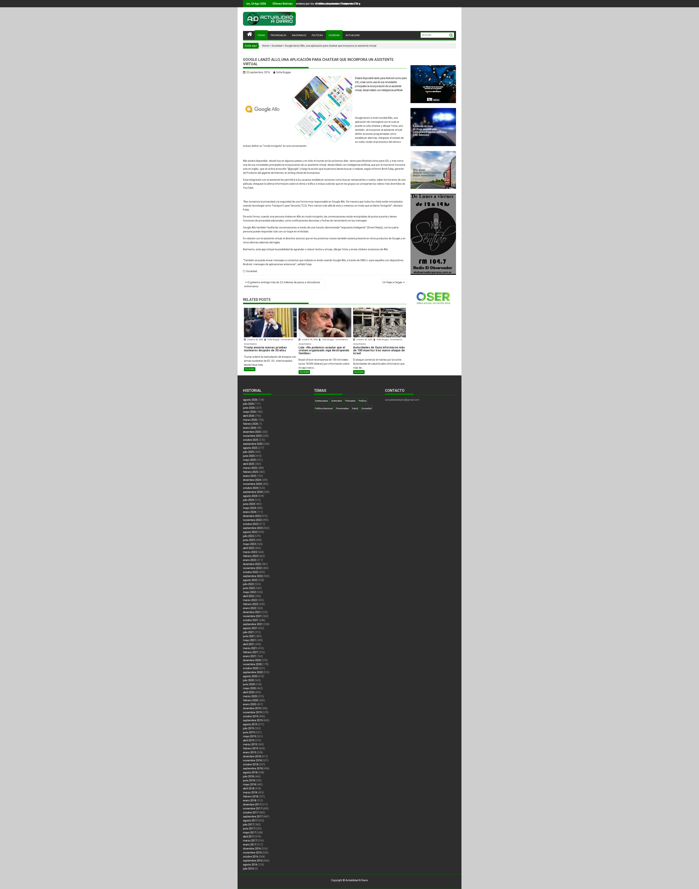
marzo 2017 (250, 840)
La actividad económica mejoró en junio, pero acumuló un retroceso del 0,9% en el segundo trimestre (348, 3)
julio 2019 (248, 728)
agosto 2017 (250, 820)
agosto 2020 (250, 676)
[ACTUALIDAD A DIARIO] (249, 33)
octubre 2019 (250, 716)
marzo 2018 (250, 792)
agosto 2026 (250, 399)
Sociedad (277, 45)
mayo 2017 (249, 832)
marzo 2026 (250, 419)
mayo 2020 (249, 688)
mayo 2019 (249, 736)
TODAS (261, 35)
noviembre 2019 (252, 712)
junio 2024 (249, 504)
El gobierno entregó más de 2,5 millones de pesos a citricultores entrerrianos (282, 284)
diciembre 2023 (252, 516)
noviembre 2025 (252, 435)
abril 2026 (248, 415)
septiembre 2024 (253, 491)
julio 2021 (248, 632)
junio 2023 (249, 540)
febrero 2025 (250, 471)
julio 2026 (248, 403)
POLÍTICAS (317, 35)
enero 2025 (249, 475)
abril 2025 (248, 463)
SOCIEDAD (334, 35)
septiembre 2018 (253, 768)
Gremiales (336, 400)
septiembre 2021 (253, 624)
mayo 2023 (249, 544)
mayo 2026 (249, 411)
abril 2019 (248, 740)
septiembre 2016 (253, 860)
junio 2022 (249, 588)
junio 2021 (249, 636)
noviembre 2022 (252, 568)
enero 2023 (249, 560)
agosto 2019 (250, 724)
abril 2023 (248, 548)
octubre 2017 (250, 812)
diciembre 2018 (252, 756)
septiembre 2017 (253, 816)
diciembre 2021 (252, 612)
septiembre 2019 (253, 720)
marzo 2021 (250, 648)
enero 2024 (249, 512)
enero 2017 (249, 844)
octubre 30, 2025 (255, 339)
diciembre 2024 (252, 479)
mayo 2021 (249, 640)
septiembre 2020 (253, 672)
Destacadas (321, 400)
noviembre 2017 (252, 808)
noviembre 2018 (252, 760)
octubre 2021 (250, 620)
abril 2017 (248, 836)
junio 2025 (249, 455)
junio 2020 (249, 684)
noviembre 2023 (252, 520)
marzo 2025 (250, 467)
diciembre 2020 (252, 660)
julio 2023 (248, 536)
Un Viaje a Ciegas (392, 282)
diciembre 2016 (252, 848)
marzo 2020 (250, 696)
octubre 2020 (250, 668)
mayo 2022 (249, 592)
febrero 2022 (250, 604)
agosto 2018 (250, 772)
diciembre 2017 (252, 804)
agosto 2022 (250, 580)
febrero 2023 (250, 556)
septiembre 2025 (253, 443)
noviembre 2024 (252, 483)
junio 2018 (249, 780)
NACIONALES (299, 35)
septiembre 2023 (253, 528)
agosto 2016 (250, 864)
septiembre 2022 (253, 576)
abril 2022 (248, 596)
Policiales (350, 400)
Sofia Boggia (283, 72)
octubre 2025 (250, 439)
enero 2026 (249, 427)
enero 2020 (249, 704)
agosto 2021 (250, 628)
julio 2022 (248, 584)
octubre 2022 (250, 572)
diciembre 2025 (252, 431)
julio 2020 (248, 680)
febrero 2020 (250, 700)
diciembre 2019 (252, 708)
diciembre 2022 (252, 564)
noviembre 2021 (252, 616)
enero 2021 (249, 656)
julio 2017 (248, 824)
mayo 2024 (249, 508)
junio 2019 (249, 732)
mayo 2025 (249, 459)
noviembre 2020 (252, 664)
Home (265, 45)
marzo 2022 (250, 600)
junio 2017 (249, 828)
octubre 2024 (250, 487)
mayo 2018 (249, 784)
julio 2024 (248, 500)
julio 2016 (248, 868)
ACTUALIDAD (352, 35)
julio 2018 (248, 776)
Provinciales (342, 408)
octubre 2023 (250, 524)
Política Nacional (324, 408)
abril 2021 (248, 644)
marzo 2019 (250, 744)
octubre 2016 (250, 856)
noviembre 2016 (252, 852)
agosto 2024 (250, 495)
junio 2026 (249, 407)
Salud (355, 408)
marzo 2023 (250, 552)
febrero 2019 (250, 748)
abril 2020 (248, 692)
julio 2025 (248, 451)
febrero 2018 (250, 796)
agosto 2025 (250, 447)
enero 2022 (249, 608)
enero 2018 (249, 800)
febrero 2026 (250, 423)
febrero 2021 (250, 652)
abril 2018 (248, 788)
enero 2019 (249, 752)
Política (362, 400)
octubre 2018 (250, 764)
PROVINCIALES (278, 35)
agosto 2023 (250, 532)
